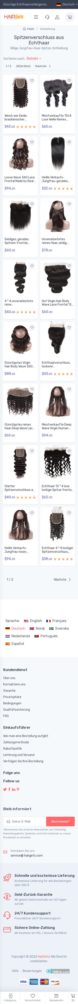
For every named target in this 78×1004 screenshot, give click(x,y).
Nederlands (20, 636)
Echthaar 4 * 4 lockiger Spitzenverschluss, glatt (57, 551)
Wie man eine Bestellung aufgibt (25, 736)
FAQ (6, 716)
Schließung (47, 28)
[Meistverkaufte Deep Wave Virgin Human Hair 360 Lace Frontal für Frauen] (57, 401)
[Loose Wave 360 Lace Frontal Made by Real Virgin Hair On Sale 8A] (20, 153)
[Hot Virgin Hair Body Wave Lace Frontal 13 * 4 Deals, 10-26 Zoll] (57, 277)
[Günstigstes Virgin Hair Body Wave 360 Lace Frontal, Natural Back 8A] (20, 339)
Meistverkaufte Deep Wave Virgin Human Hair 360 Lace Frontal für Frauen (57, 430)
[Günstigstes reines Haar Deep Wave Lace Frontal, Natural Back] (20, 401)
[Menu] (36, 17)
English (36, 621)
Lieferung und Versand (18, 755)
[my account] (57, 17)
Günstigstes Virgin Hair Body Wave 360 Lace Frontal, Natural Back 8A (19, 368)
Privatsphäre (12, 697)
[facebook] (9, 790)
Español (17, 644)
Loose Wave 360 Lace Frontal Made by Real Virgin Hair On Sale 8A (20, 181)
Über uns (9, 678)
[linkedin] (13, 790)
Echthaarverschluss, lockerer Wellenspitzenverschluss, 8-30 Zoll (57, 368)
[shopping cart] (70, 17)
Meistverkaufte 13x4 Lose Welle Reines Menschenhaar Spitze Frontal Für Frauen (57, 121)
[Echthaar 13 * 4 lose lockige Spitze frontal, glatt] (57, 462)
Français (59, 621)
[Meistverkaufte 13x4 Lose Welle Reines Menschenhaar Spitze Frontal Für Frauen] (57, 92)
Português (49, 636)
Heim (30, 28)
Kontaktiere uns (14, 684)
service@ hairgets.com (27, 855)
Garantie (9, 691)
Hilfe (15, 971)
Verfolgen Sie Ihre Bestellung (23, 761)
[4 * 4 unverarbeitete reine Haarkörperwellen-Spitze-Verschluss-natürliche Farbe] (20, 277)
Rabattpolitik (12, 748)
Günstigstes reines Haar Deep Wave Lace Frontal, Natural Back (19, 428)
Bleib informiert (17, 809)
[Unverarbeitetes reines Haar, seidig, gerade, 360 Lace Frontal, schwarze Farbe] (57, 215)
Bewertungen (32, 971)
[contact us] (47, 17)
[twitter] (5, 790)
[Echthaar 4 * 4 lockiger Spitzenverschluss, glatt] (57, 524)
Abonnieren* (60, 821)
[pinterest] (18, 790)
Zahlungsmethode (16, 742)
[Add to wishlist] (31, 80)
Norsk (40, 628)
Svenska (62, 628)
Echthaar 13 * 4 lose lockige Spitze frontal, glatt (57, 489)
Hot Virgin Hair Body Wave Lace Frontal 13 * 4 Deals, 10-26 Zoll (57, 304)
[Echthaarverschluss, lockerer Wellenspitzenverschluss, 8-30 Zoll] (57, 339)
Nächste (41, 66)
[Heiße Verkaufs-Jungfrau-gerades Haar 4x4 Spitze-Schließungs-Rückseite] (57, 153)
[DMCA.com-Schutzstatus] (58, 971)
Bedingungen (12, 703)
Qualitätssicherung (16, 710)
